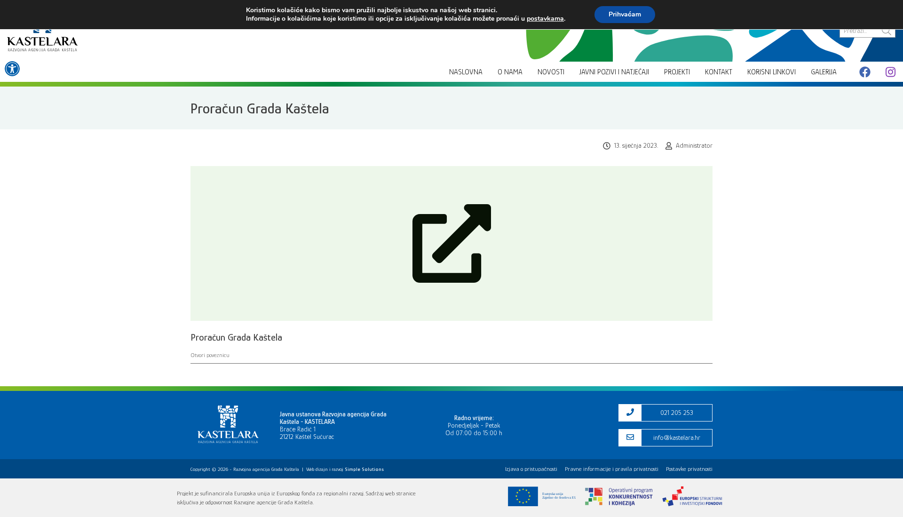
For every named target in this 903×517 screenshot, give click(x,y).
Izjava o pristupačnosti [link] (531, 468)
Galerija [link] (824, 72)
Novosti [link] (551, 72)
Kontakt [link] (718, 72)
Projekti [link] (677, 72)
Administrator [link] (694, 145)
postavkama (545, 19)
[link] (12, 68)
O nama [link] (510, 72)
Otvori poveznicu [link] (210, 354)
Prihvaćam (625, 14)
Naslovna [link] (466, 72)
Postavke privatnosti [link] (689, 468)
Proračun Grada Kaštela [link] (236, 337)
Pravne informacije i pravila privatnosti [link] (611, 468)
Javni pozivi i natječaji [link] (614, 72)
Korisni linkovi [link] (771, 72)
